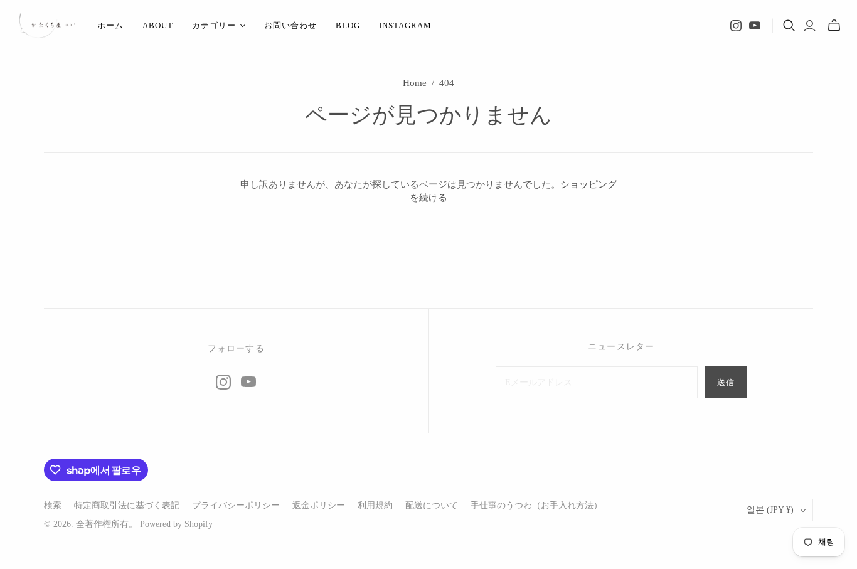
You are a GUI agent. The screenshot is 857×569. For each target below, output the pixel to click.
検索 (52, 505)
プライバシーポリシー (236, 505)
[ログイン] (809, 26)
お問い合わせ (290, 25)
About (157, 25)
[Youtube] (754, 25)
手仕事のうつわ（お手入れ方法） (536, 505)
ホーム (110, 25)
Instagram (405, 25)
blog (348, 25)
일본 (770, 509)
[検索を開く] (789, 25)
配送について (431, 505)
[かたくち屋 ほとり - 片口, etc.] (47, 26)
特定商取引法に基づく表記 (126, 505)
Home (415, 83)
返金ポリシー (318, 505)
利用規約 (375, 505)
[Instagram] (736, 25)
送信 (726, 382)
